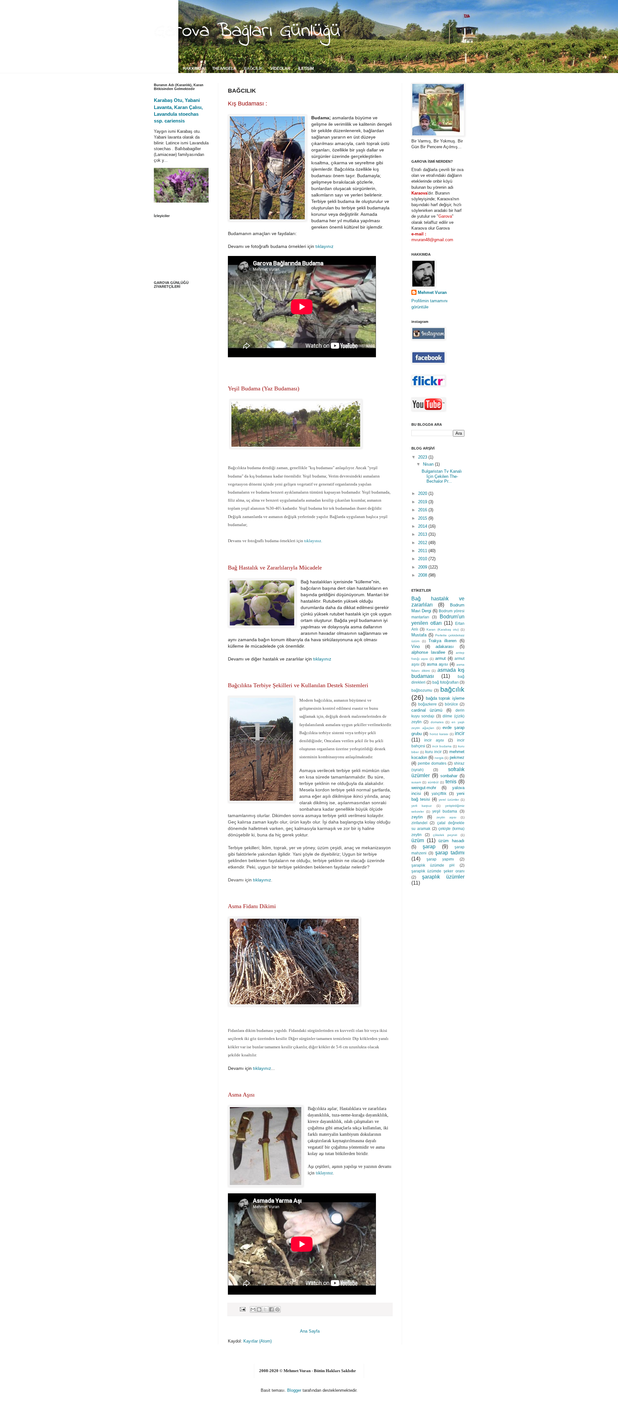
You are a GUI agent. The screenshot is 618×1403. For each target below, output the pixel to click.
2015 (423, 518)
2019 (423, 501)
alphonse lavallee (428, 652)
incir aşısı (434, 740)
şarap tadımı (449, 852)
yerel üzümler (449, 799)
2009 (423, 567)
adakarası (444, 646)
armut (440, 658)
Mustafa (418, 635)
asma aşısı (437, 664)
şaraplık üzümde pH (432, 865)
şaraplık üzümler (443, 876)
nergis (439, 758)
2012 (423, 542)
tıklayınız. (313, 540)
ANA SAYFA (164, 68)
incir (459, 733)
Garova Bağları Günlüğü (247, 31)
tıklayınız (324, 246)
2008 (423, 575)
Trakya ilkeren (442, 640)
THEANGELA (224, 68)
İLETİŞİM (306, 68)
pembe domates (432, 763)
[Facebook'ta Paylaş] (271, 1309)
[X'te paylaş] (265, 1309)
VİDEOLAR (280, 68)
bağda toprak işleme (445, 698)
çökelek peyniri (445, 835)
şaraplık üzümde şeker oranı (437, 871)
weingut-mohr (423, 787)
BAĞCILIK (253, 68)
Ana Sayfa (310, 1331)
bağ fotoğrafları (445, 682)
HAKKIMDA (193, 68)
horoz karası (439, 734)
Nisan (429, 464)
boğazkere (427, 704)
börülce (451, 704)
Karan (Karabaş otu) (442, 629)
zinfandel (419, 823)
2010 (423, 558)
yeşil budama (444, 811)
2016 (423, 509)
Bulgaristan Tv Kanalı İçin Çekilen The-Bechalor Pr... (442, 476)
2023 (423, 457)
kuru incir (433, 752)
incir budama (442, 746)
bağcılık (452, 689)
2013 (423, 534)
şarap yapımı (440, 859)
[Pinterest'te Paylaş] (277, 1309)
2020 (423, 493)
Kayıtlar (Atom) (257, 1341)
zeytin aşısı (446, 817)
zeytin (417, 817)
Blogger (294, 1390)
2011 (423, 550)
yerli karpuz (421, 805)
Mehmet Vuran (432, 292)
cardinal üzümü (427, 710)
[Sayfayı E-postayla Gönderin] (242, 1309)
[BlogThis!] (259, 1309)
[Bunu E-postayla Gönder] (253, 1309)
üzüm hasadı (451, 840)
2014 (423, 526)
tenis (450, 781)
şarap (429, 846)
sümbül (433, 782)
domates (437, 722)
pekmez (457, 757)
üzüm (417, 840)
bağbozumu (421, 690)
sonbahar (448, 775)
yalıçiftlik (439, 793)
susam (416, 782)
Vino (415, 646)
